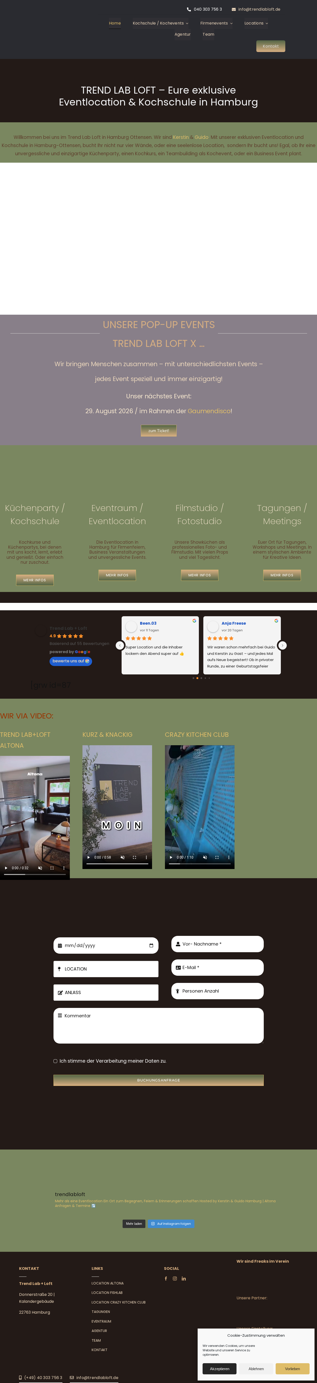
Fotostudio (199, 521)
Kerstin (181, 137)
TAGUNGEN (101, 1311)
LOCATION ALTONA (108, 1283)
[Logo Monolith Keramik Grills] (264, 1313)
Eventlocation (117, 521)
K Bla (227, 623)
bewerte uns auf (68, 661)
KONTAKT (99, 1349)
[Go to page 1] (197, 678)
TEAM (96, 1340)
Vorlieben (292, 1369)
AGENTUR (99, 1330)
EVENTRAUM (101, 1321)
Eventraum (115, 508)
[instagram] (175, 1279)
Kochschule (34, 521)
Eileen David (153, 623)
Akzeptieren (219, 1369)
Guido (202, 137)
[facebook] (166, 1279)
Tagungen (279, 508)
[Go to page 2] (201, 678)
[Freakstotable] (264, 1271)
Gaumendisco (209, 411)
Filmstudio (197, 508)
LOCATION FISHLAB (107, 1292)
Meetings (282, 521)
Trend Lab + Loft (68, 628)
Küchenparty (32, 508)
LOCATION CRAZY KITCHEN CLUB (119, 1302)
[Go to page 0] (193, 678)
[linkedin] (184, 1279)
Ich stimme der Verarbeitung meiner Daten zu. (113, 1061)
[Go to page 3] (205, 678)
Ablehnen (256, 1369)
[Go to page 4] (209, 678)
